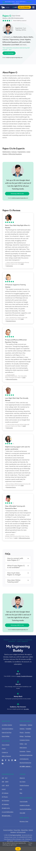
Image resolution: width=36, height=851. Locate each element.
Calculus (14, 152)
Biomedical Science (11, 321)
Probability (28, 728)
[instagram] (12, 760)
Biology (22, 736)
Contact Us (5, 752)
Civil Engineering (24, 759)
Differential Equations (15, 154)
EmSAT (4, 789)
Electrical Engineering (25, 762)
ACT (6, 778)
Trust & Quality (24, 801)
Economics (22, 751)
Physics (22, 732)
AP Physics (5, 797)
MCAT (7, 785)
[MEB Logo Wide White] (5, 7)
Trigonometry (21, 152)
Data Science (23, 747)
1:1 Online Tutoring (7, 725)
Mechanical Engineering (26, 755)
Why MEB (22, 813)
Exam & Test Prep (6, 732)
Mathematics (7, 152)
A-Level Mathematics (7, 812)
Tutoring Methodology (25, 809)
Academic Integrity (25, 805)
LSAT (3, 785)
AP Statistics (5, 804)
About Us (22, 778)
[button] (18, 559)
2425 (24, 377)
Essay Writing (5, 736)
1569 (22, 264)
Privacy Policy (17, 830)
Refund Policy (24, 830)
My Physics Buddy (21, 832)
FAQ (21, 789)
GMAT (6, 781)
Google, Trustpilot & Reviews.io (24, 676)
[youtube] (15, 760)
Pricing (3, 748)
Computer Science (25, 740)
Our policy (26, 709)
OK (18, 848)
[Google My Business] (2, 760)
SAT (3, 778)
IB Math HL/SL (6, 808)
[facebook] (5, 760)
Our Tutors (22, 781)
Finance (28, 751)
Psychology (28, 736)
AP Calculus (5, 793)
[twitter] (9, 760)
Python (21, 744)
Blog (21, 793)
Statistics (22, 728)
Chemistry (27, 732)
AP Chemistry (5, 800)
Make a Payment (6, 756)
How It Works (5, 745)
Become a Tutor (24, 821)
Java (25, 744)
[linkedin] (2, 763)
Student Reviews (24, 785)
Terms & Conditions (8, 830)
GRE (3, 781)
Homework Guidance (7, 728)
